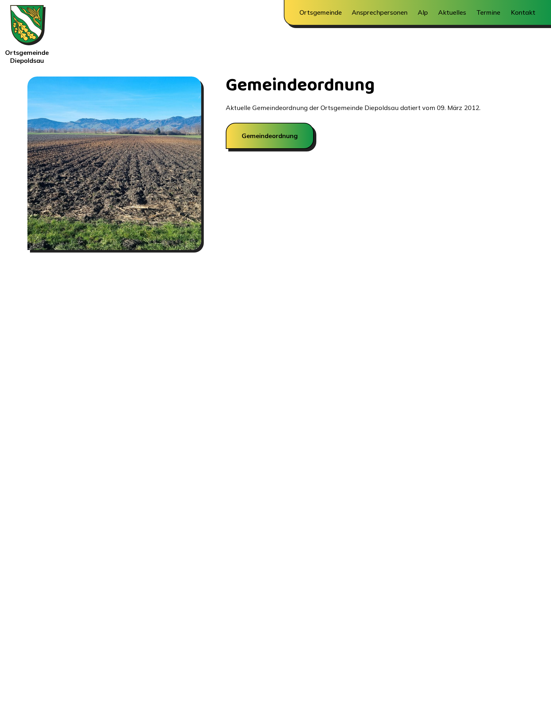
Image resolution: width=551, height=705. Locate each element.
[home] (27, 26)
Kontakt (523, 12)
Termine (488, 12)
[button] (320, 12)
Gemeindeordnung (270, 136)
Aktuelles (452, 12)
